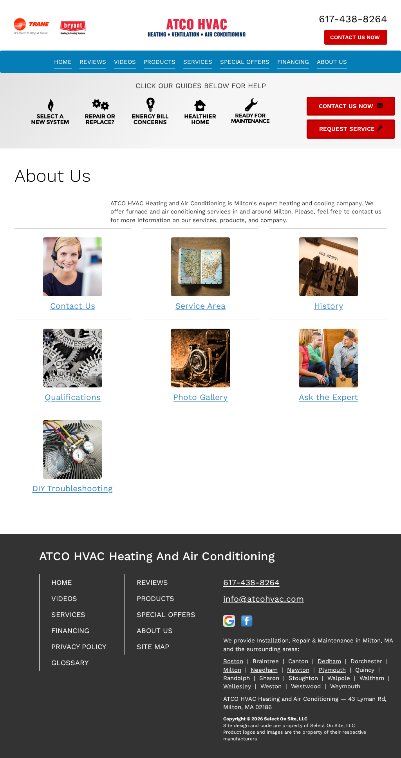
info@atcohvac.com (263, 599)
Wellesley (237, 686)
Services (197, 61)
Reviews (92, 61)
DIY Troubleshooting (72, 488)
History (328, 306)
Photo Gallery (200, 397)
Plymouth (332, 669)
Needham (264, 669)
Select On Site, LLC (285, 719)
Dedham (329, 661)
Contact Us (72, 306)
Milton (232, 669)
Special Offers (244, 61)
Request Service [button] (348, 128)
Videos (125, 61)
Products (159, 61)
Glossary (70, 663)
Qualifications (73, 397)
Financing (293, 61)
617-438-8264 (251, 582)
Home (63, 61)
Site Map (153, 646)
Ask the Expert (328, 397)
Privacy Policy (78, 646)
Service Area (200, 306)
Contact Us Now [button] (355, 37)
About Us (332, 61)
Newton (298, 669)
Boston (233, 661)
